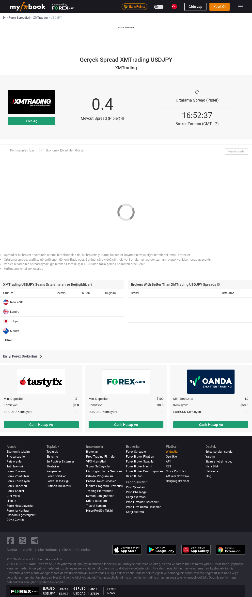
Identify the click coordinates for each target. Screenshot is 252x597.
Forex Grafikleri (56, 476)
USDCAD (79, 593)
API (168, 461)
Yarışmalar (54, 471)
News (111, 593)
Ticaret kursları (96, 505)
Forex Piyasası (16, 471)
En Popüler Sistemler (60, 461)
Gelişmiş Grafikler (177, 481)
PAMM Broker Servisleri (101, 481)
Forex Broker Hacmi (139, 466)
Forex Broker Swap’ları (140, 461)
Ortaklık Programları (99, 476)
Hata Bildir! (212, 466)
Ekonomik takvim (18, 451)
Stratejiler (53, 466)
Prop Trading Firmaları (101, 456)
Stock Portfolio (176, 471)
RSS (168, 466)
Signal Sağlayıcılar (98, 466)
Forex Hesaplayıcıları (20, 505)
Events (111, 589)
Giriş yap (195, 7)
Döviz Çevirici (15, 520)
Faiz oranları (15, 461)
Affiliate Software (177, 476)
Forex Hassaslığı (58, 481)
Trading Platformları (99, 491)
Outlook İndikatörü (59, 486)
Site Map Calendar (76, 550)
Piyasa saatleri (16, 456)
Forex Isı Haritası (18, 510)
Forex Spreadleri (136, 451)
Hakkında (211, 471)
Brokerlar (92, 451)
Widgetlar (172, 451)
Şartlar (12, 550)
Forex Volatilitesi (18, 476)
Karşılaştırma (135, 512)
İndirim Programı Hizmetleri (104, 486)
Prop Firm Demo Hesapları (143, 507)
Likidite (11, 501)
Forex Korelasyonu (19, 481)
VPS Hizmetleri (96, 461)
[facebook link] (10, 540)
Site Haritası (47, 550)
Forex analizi (15, 491)
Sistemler (53, 456)
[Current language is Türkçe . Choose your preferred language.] (174, 6)
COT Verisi (13, 496)
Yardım (210, 456)
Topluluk (52, 451)
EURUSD (49, 588)
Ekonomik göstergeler (21, 515)
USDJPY (49, 593)
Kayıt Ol (219, 7)
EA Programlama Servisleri (104, 471)
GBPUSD (79, 588)
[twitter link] (22, 540)
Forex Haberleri (17, 486)
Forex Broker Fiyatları (140, 456)
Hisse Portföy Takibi (99, 510)
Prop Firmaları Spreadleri (142, 502)
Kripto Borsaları (96, 501)
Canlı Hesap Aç (41, 425)
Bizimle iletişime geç (218, 461)
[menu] (240, 6)
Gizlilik (27, 550)
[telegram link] (35, 540)
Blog (208, 476)
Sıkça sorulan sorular (219, 451)
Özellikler (172, 456)
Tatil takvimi (15, 466)
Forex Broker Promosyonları (144, 471)
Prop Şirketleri (135, 487)
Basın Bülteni (134, 476)
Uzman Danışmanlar (100, 496)
